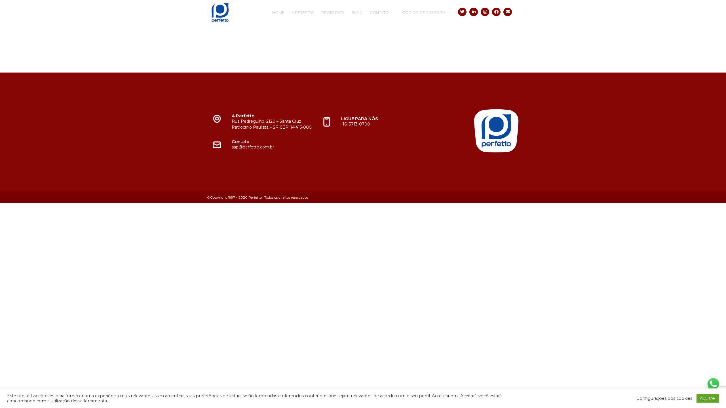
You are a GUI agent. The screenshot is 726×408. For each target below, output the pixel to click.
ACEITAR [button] (708, 398)
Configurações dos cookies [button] (664, 398)
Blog (356, 12)
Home (278, 12)
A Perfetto (303, 12)
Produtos (333, 12)
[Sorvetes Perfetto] (237, 13)
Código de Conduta (423, 12)
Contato (379, 12)
